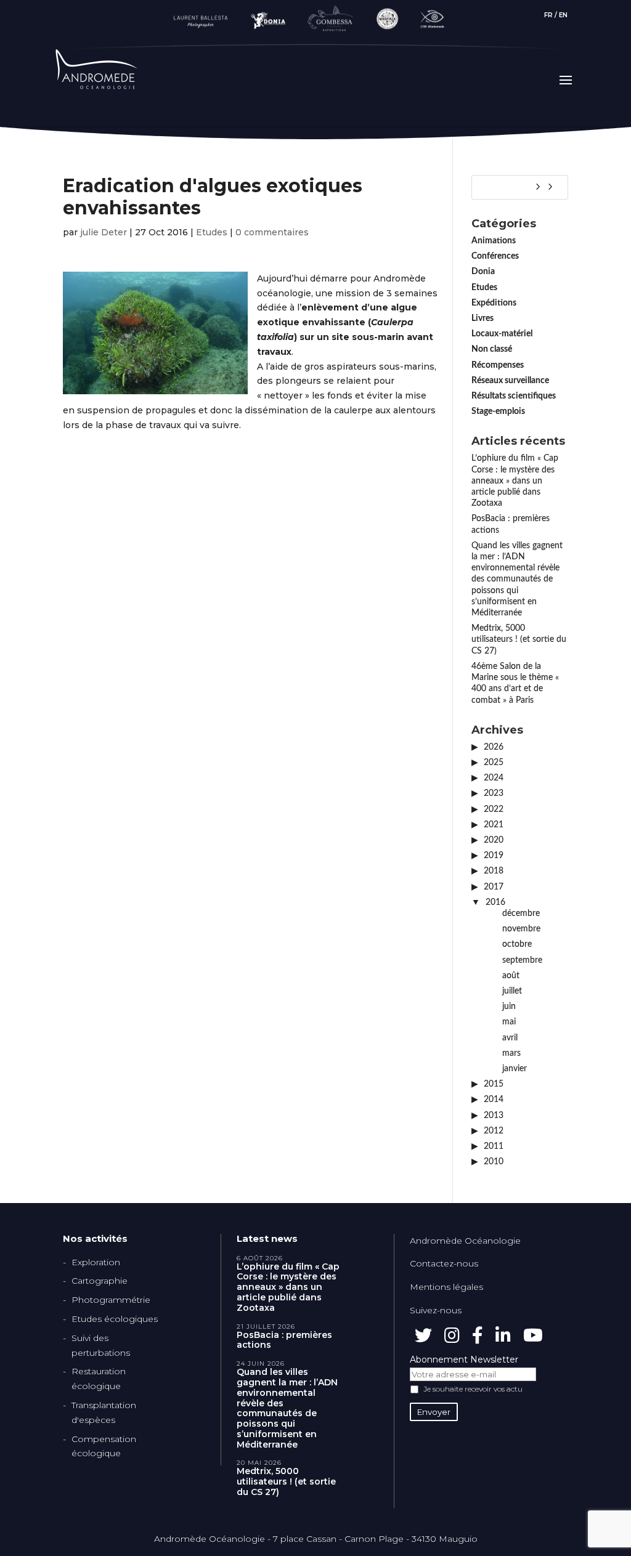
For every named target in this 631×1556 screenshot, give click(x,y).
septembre (522, 960)
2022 (493, 809)
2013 (493, 1115)
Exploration (95, 1262)
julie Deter (103, 232)
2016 (495, 902)
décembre (521, 913)
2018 (493, 871)
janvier (514, 1068)
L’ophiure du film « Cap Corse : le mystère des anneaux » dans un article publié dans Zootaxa (514, 481)
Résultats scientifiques (513, 396)
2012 (493, 1131)
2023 (493, 793)
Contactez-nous (444, 1263)
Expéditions (493, 303)
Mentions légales (446, 1286)
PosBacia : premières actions (284, 1340)
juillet (512, 991)
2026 (493, 747)
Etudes (211, 232)
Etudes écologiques (114, 1318)
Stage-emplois (498, 411)
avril (510, 1038)
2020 (493, 840)
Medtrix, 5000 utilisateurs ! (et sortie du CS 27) (518, 639)
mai (509, 1022)
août (510, 975)
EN (563, 15)
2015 (493, 1084)
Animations (493, 241)
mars (511, 1053)
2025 (493, 762)
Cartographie (99, 1280)
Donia (483, 271)
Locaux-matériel (501, 334)
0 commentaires (272, 232)
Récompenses (497, 365)
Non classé (491, 349)
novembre (521, 929)
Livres (482, 318)
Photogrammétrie (110, 1299)
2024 (493, 778)
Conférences (495, 256)
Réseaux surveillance (510, 380)
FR (548, 15)
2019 (493, 855)
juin (509, 1006)
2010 (493, 1161)
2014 (493, 1099)
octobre (517, 944)
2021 (493, 825)
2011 (493, 1146)
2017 (493, 887)
